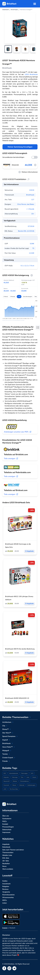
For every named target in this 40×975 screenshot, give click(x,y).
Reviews (5, 889)
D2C (5, 773)
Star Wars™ (6, 733)
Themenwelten (7, 852)
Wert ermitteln (7, 869)
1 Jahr (19, 296)
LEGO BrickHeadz (31, 74)
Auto (28, 777)
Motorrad (21, 785)
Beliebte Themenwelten (15, 717)
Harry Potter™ (7, 747)
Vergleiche (6, 892)
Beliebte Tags (9, 768)
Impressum (6, 832)
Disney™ (5, 729)
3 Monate (12, 296)
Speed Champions (8, 736)
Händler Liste (7, 855)
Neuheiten (6, 863)
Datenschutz (6, 830)
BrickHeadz (30, 195)
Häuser (14, 785)
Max (36, 296)
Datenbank (6, 847)
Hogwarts (6, 777)
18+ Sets (5, 861)
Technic (5, 754)
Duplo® (5, 740)
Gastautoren (6, 819)
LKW (5, 789)
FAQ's (4, 821)
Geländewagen (31, 785)
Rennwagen (24, 773)
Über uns (5, 816)
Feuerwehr (6, 785)
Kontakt (5, 824)
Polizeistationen (24, 781)
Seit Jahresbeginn (27, 296)
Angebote (6, 844)
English (4, 928)
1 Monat (5, 296)
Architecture (6, 722)
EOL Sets (5, 858)
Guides (4, 881)
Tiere (22, 777)
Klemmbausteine (8, 895)
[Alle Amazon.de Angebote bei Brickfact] (6, 165)
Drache (34, 777)
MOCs (4, 900)
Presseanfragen (8, 827)
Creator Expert (7, 758)
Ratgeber (5, 886)
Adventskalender (13, 773)
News (4, 866)
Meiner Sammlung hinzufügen (20, 147)
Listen (4, 903)
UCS (32, 773)
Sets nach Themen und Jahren (13, 850)
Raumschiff (7, 781)
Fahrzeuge (14, 777)
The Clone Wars (14, 789)
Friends (5, 761)
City (3, 726)
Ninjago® (5, 751)
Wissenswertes (8, 897)
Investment (6, 884)
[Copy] (28, 179)
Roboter (15, 781)
